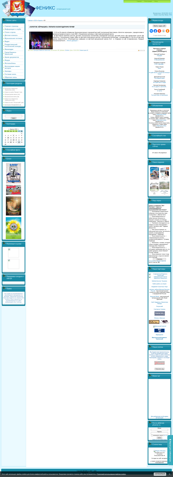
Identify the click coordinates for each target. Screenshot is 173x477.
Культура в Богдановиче (12, 104)
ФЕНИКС (45, 7)
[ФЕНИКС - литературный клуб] (159, 363)
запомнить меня (158, 435)
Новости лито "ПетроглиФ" (13, 102)
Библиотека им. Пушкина (159, 281)
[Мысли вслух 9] (164, 194)
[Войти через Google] (163, 31)
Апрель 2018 (13, 129)
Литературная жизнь (11, 94)
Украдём (159, 55)
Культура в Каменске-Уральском (11, 89)
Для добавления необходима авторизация (159, 417)
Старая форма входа (159, 35)
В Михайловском (159, 60)
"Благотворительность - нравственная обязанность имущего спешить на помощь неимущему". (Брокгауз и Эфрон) (159, 219)
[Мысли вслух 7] (164, 180)
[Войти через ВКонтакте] (151, 31)
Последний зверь (159, 78)
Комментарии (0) (84, 50)
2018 (35, 20)
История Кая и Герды (159, 82)
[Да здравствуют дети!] (165, 323)
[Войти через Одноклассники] (167, 31)
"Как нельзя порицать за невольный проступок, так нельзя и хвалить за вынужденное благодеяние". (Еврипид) (159, 232)
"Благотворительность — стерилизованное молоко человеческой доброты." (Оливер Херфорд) (159, 238)
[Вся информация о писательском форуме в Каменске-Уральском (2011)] (13, 215)
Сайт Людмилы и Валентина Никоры (159, 302)
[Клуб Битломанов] (13, 194)
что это (166, 435)
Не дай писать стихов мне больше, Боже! (159, 73)
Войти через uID (159, 26)
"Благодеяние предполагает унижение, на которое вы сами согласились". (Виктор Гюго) (158, 213)
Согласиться (160, 474)
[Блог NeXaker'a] (13, 183)
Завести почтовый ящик (159, 439)
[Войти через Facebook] (155, 31)
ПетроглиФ (159, 306)
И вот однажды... (160, 64)
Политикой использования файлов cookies (111, 474)
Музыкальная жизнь (11, 96)
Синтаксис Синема (159, 309)
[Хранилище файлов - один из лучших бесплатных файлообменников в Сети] (13, 268)
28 (19, 142)
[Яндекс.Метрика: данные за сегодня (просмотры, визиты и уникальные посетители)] (159, 451)
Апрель (40, 20)
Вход (156, 1)
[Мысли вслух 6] (155, 180)
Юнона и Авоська (159, 318)
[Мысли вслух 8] (154, 194)
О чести (159, 91)
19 (13, 140)
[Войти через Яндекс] (159, 31)
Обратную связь (161, 114)
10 (8, 137)
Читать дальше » (72, 40)
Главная (139, 1)
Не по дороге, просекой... (159, 86)
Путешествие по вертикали (159, 95)
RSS (170, 15)
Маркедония (159, 334)
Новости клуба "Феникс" (12, 92)
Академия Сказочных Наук (159, 286)
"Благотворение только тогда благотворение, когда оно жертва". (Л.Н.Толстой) (159, 255)
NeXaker (67, 50)
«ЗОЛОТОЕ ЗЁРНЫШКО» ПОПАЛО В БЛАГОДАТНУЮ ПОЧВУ (51, 27)
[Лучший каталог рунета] (159, 332)
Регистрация (148, 1)
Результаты (152, 261)
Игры (159, 68)
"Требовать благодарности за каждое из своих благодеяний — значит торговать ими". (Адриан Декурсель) (159, 225)
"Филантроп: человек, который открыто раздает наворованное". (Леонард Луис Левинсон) (159, 244)
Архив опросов (161, 261)
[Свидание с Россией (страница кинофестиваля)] (13, 238)
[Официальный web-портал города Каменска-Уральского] (159, 278)
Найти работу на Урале (159, 284)
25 (11, 142)
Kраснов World (154, 296)
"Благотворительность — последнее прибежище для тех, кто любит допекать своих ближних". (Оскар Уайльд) (159, 250)
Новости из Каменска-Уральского (11, 99)
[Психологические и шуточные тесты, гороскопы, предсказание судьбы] (13, 257)
